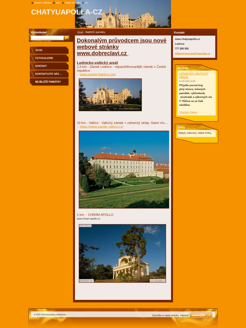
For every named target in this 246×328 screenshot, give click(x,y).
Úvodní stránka (42, 2)
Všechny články (188, 112)
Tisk (58, 2)
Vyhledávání (39, 32)
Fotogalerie (44, 58)
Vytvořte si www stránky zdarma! (170, 315)
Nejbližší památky (48, 81)
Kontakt (41, 66)
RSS (86, 2)
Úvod (80, 32)
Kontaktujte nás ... (48, 73)
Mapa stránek (72, 2)
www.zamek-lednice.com (98, 74)
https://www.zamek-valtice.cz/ (101, 127)
